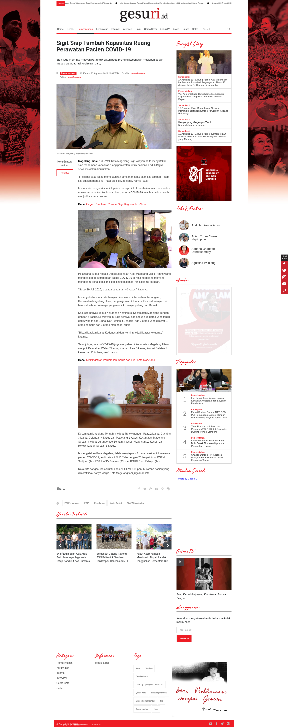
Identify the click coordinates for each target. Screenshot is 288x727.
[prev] (168, 545)
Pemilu (70, 29)
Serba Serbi (150, 29)
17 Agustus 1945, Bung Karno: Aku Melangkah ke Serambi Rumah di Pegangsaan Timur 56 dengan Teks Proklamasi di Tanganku (202, 82)
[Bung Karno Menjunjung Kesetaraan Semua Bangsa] (204, 574)
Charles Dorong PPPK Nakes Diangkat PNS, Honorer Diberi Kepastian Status (207, 457)
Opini (138, 29)
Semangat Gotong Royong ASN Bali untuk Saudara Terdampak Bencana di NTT (112, 557)
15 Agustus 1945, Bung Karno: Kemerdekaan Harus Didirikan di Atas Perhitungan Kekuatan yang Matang (202, 136)
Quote (185, 29)
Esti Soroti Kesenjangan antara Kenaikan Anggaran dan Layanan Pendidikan (208, 401)
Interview (127, 29)
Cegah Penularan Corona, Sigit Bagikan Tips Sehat (116, 204)
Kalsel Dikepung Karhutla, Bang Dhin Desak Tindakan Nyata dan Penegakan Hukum (208, 443)
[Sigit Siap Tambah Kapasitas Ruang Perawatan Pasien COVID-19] (114, 116)
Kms (138, 668)
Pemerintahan (85, 29)
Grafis (176, 29)
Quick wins (141, 693)
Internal (116, 29)
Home (60, 29)
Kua (156, 709)
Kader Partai (116, 503)
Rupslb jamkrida (159, 693)
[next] (60, 545)
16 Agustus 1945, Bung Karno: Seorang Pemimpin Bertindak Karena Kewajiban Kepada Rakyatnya (203, 111)
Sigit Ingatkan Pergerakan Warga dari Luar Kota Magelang (120, 360)
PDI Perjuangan (71, 503)
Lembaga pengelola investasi (149, 684)
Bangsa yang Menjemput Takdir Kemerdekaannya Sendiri (195, 123)
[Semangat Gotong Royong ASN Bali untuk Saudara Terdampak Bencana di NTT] (114, 536)
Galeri (195, 29)
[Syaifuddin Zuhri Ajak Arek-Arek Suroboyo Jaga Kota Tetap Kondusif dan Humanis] (74, 536)
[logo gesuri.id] (144, 14)
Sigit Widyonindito (135, 503)
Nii (161, 701)
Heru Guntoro (138, 73)
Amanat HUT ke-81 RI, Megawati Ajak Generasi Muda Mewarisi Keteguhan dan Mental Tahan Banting (213, 3)
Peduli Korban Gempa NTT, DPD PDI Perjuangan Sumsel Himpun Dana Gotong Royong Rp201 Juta (209, 415)
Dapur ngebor (142, 709)
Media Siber (102, 662)
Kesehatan (99, 503)
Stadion (148, 668)
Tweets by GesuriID (186, 478)
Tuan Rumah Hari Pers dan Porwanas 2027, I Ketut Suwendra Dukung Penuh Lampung (209, 429)
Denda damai (142, 676)
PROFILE (65, 173)
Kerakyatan (102, 29)
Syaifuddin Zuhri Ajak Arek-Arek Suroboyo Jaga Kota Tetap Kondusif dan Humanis (73, 557)
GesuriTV (165, 29)
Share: (60, 488)
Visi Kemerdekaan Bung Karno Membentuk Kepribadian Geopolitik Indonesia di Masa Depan (117, 3)
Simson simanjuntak (145, 701)
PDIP (86, 503)
